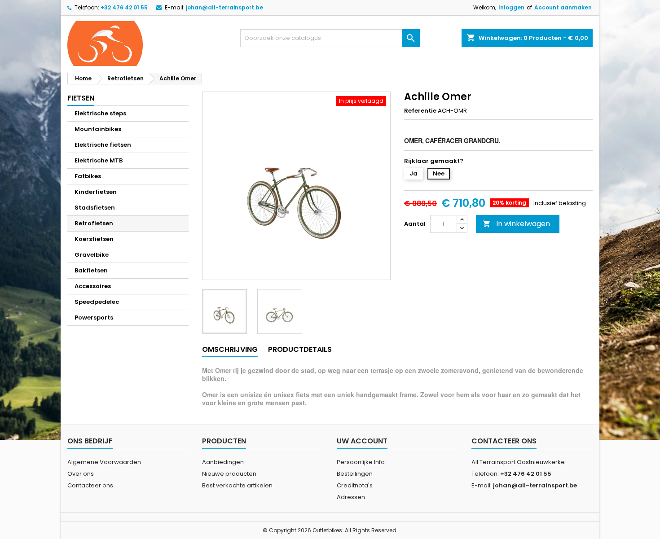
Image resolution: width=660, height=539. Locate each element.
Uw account (362, 441)
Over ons (80, 473)
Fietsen (80, 98)
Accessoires (93, 286)
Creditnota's (355, 485)
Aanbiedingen (223, 462)
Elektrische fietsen (103, 144)
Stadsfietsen (95, 207)
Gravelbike (92, 254)
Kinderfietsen (96, 192)
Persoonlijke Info (361, 462)
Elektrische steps (100, 113)
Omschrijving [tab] (230, 349)
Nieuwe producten (229, 473)
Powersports (94, 317)
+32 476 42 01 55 (124, 7)
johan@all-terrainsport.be (224, 7)
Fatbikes (88, 176)
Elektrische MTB (99, 160)
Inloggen (511, 7)
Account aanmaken (563, 7)
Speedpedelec (97, 302)
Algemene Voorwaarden (104, 462)
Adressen (351, 497)
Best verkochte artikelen (237, 485)
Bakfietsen (91, 270)
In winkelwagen (516, 224)
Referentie (420, 111)
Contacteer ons (90, 485)
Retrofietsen (94, 223)
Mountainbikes (98, 129)
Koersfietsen (94, 239)
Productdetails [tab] (300, 349)
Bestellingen (355, 473)
